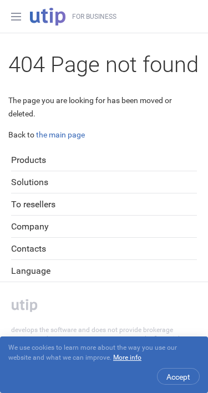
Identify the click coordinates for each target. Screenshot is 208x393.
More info (127, 357)
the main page (60, 134)
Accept (178, 376)
